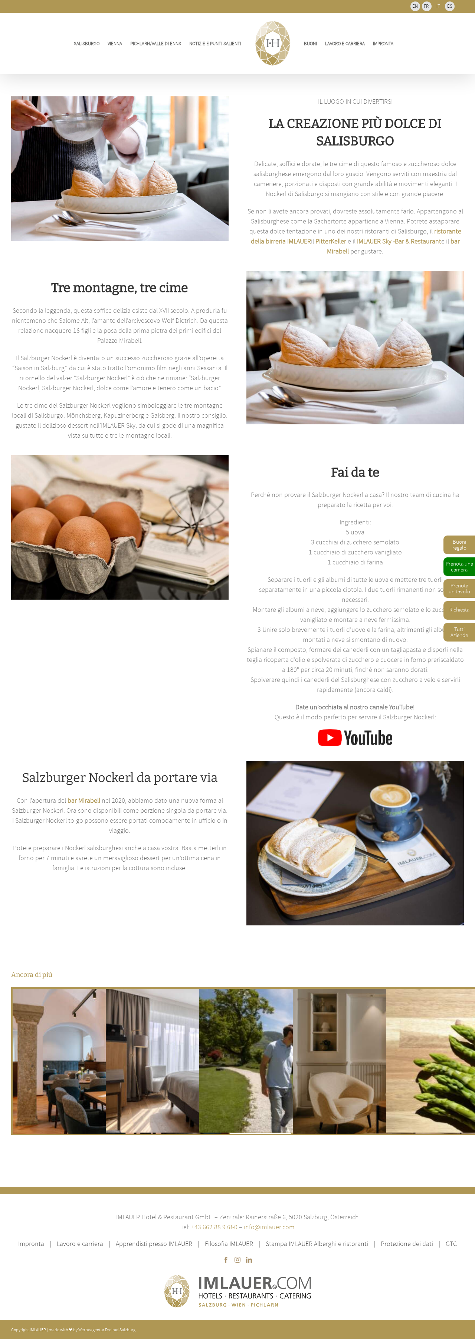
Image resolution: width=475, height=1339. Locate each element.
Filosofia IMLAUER (229, 1243)
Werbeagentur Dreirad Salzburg (106, 1329)
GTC (451, 1243)
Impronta (31, 1243)
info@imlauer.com (269, 1227)
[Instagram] (237, 1260)
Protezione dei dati (407, 1243)
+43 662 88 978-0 (215, 1227)
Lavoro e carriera (80, 1243)
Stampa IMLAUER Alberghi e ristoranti (317, 1243)
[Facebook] (226, 1260)
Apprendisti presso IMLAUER (154, 1243)
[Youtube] (355, 732)
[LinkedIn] (249, 1260)
